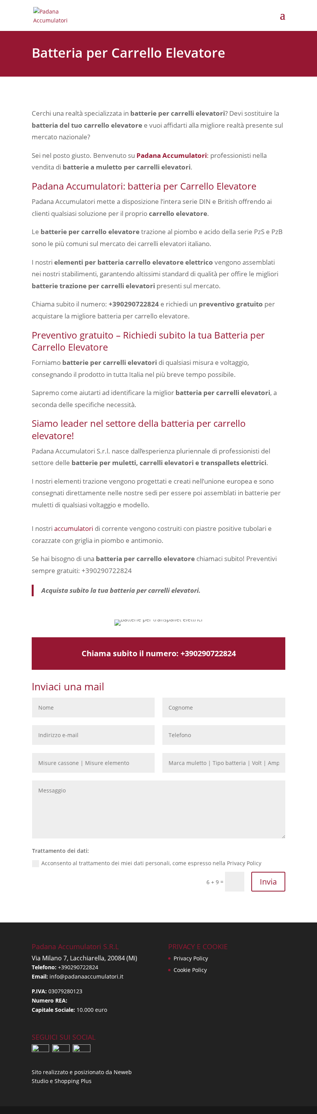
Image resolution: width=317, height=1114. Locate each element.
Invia (268, 881)
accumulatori (73, 528)
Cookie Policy (190, 970)
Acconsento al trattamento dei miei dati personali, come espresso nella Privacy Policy (151, 863)
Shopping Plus (73, 1081)
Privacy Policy (191, 958)
